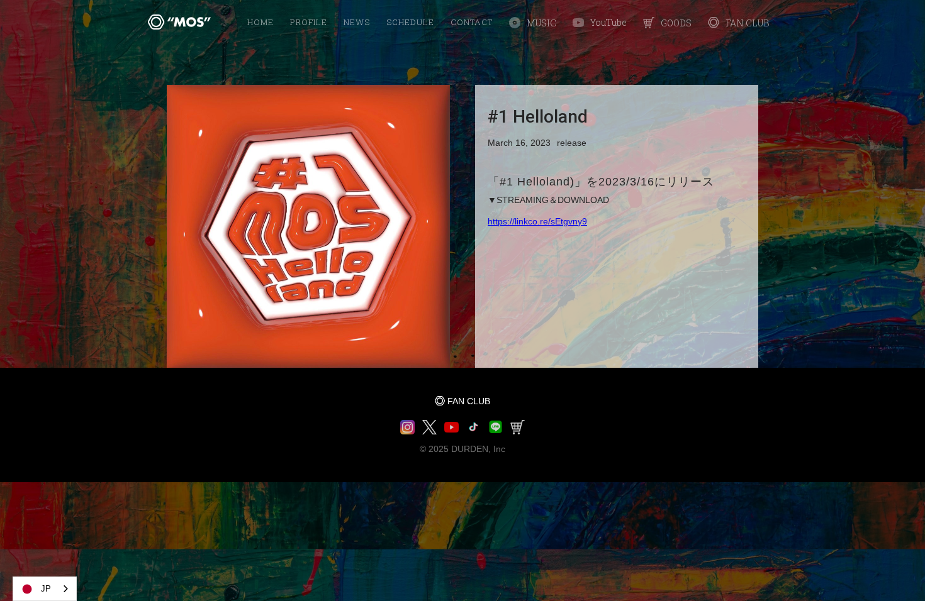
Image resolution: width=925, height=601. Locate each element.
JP (46, 588)
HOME (260, 22)
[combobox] (45, 588)
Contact (472, 22)
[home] (179, 22)
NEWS (357, 22)
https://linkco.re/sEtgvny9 (537, 221)
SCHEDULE (410, 22)
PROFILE (308, 22)
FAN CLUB (468, 401)
